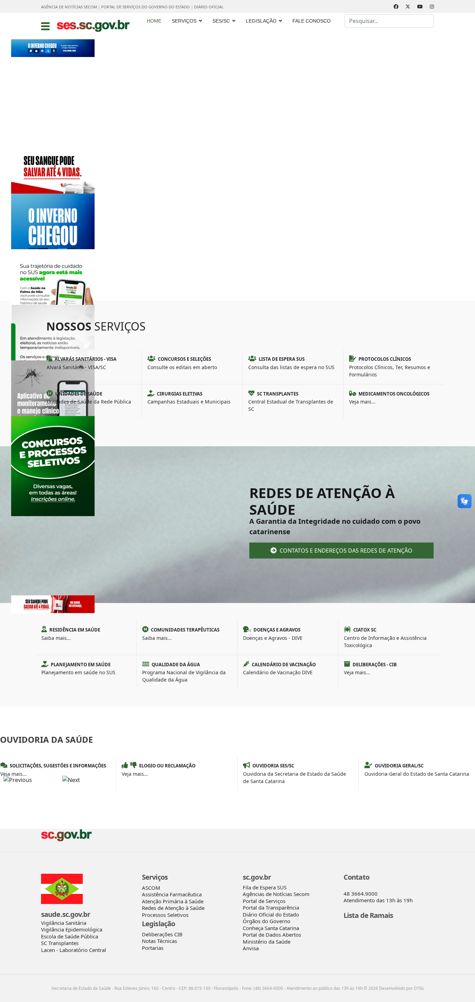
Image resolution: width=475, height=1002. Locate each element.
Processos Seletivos (165, 914)
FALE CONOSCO (311, 21)
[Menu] (45, 26)
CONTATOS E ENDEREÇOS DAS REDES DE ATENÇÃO (345, 550)
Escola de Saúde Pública (69, 936)
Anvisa (251, 948)
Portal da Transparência (271, 907)
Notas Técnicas (159, 940)
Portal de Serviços (264, 900)
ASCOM (151, 887)
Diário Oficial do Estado (271, 914)
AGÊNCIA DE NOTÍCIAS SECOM (69, 6)
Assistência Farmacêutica (172, 894)
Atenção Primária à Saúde (172, 901)
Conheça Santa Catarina (271, 927)
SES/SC (221, 21)
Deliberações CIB (162, 934)
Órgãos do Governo (266, 921)
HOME (154, 21)
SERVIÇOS (184, 21)
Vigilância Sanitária (63, 922)
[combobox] (389, 20)
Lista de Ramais (368, 915)
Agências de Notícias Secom (276, 893)
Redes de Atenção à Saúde (173, 907)
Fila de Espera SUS (265, 887)
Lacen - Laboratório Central (73, 949)
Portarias (152, 947)
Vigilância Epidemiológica (71, 929)
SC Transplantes (60, 942)
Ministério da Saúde (266, 941)
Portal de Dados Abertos (272, 934)
